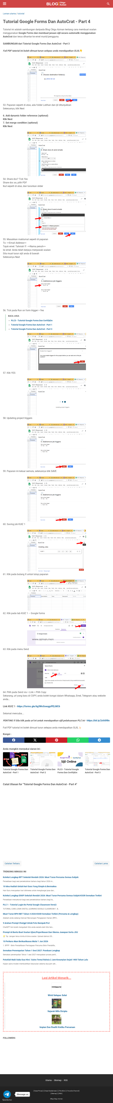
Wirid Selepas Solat (57, 995)
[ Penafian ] (62, 1091)
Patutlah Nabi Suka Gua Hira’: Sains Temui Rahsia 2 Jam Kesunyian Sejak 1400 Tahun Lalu (45, 959)
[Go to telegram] (7, 1094)
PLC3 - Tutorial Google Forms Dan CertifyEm (32, 320)
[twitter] (35, 740)
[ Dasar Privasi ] (38, 1091)
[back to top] (107, 1096)
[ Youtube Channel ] (73, 1091)
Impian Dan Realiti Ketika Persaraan (57, 1027)
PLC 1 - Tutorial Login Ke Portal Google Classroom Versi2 (29, 905)
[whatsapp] (78, 740)
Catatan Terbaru (12, 863)
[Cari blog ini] (108, 4)
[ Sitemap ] (54, 1093)
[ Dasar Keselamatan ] (51, 1091)
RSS (66, 1080)
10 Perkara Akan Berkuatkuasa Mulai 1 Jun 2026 (25, 941)
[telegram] (99, 740)
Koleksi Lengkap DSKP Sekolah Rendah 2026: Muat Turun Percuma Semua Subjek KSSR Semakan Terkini (52, 895)
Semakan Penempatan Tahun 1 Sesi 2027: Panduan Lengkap (31, 950)
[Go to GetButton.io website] (7, 1100)
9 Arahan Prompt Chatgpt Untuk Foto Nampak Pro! (26, 923)
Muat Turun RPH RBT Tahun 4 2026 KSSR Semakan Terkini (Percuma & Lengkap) (40, 914)
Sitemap (58, 1080)
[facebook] (13, 740)
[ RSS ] (60, 1093)
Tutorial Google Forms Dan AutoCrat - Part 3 (31, 329)
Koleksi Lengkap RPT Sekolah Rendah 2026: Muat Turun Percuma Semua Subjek (40, 877)
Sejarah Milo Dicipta (57, 1011)
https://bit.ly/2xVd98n (98, 720)
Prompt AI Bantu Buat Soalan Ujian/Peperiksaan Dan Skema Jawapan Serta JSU (40, 932)
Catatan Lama (101, 863)
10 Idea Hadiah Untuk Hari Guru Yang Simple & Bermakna (29, 886)
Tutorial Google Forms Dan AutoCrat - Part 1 (31, 325)
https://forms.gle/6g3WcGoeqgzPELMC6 (38, 706)
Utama (48, 1080)
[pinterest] (56, 740)
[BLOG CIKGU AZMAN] (56, 4)
